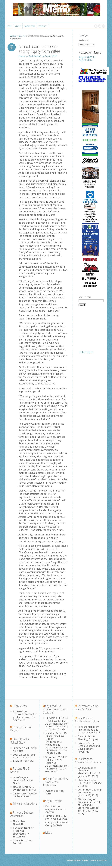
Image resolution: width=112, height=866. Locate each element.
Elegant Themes (82, 860)
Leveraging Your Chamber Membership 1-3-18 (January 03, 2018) (89, 772)
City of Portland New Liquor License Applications (55, 782)
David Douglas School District (19, 741)
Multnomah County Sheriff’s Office (87, 707)
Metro (48, 832)
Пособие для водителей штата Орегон (23, 780)
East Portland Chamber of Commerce (88, 760)
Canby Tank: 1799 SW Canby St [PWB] (25, 795)
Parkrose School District (20, 728)
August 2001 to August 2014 (87, 58)
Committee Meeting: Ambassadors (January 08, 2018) (89, 792)
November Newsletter (19, 823)
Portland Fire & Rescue (19, 770)
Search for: (85, 297)
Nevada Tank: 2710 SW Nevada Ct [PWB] (24, 788)
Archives (83, 40)
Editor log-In (86, 352)
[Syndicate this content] (11, 706)
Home (13, 35)
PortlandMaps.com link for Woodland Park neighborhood (89, 729)
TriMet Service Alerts (25, 803)
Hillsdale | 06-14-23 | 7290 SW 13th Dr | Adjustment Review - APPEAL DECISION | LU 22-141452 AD (57, 724)
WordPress (103, 860)
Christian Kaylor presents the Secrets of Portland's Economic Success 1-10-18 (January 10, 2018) (89, 806)
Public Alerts (20, 706)
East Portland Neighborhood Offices (87, 719)
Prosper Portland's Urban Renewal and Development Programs (89, 747)
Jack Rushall (35, 56)
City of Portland (53, 801)
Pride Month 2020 (23, 761)
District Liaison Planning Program (88, 738)
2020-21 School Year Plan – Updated (24, 756)
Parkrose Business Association (22, 814)
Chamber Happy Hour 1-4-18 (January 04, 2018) (89, 783)
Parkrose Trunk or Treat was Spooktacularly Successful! (23, 832)
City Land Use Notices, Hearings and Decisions (55, 709)
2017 (21, 35)
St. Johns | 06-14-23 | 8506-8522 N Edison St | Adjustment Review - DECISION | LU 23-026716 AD (57, 764)
